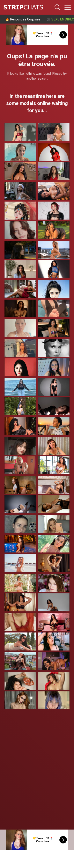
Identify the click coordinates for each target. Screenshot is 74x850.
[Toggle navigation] (67, 7)
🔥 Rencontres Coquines (22, 19)
